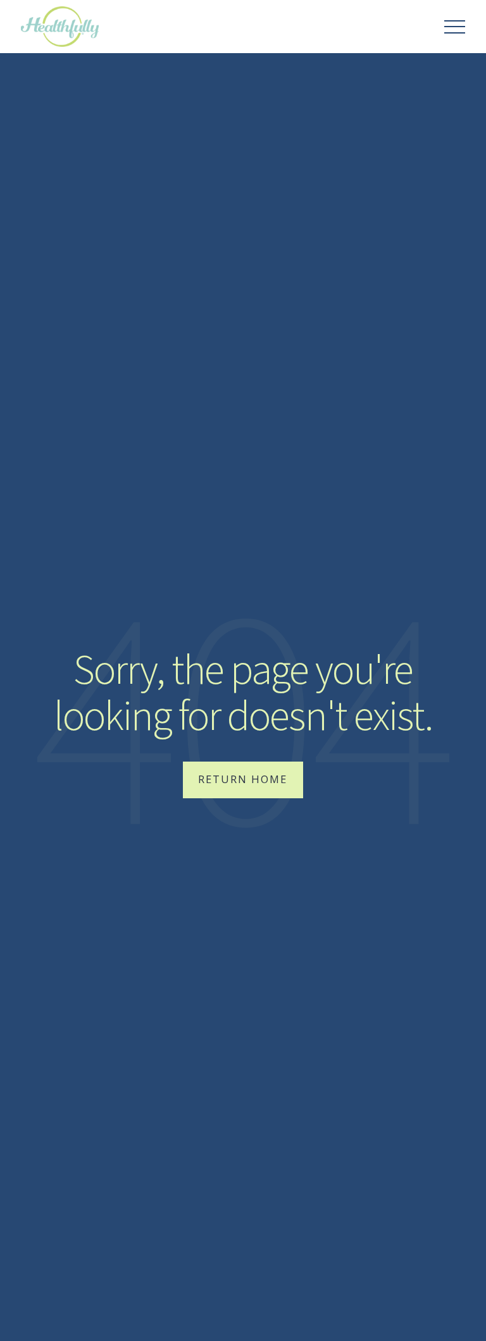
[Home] (59, 26)
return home (242, 779)
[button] (454, 27)
